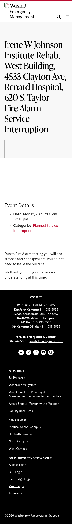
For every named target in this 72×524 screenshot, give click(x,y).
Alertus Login (17, 465)
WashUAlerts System (22, 385)
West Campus (18, 448)
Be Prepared (17, 377)
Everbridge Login (20, 479)
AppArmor (15, 493)
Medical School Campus (25, 427)
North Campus (18, 441)
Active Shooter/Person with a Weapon (34, 403)
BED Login (15, 472)
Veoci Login (16, 486)
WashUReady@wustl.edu (46, 341)
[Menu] (67, 11)
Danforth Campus (20, 434)
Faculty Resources (21, 411)
